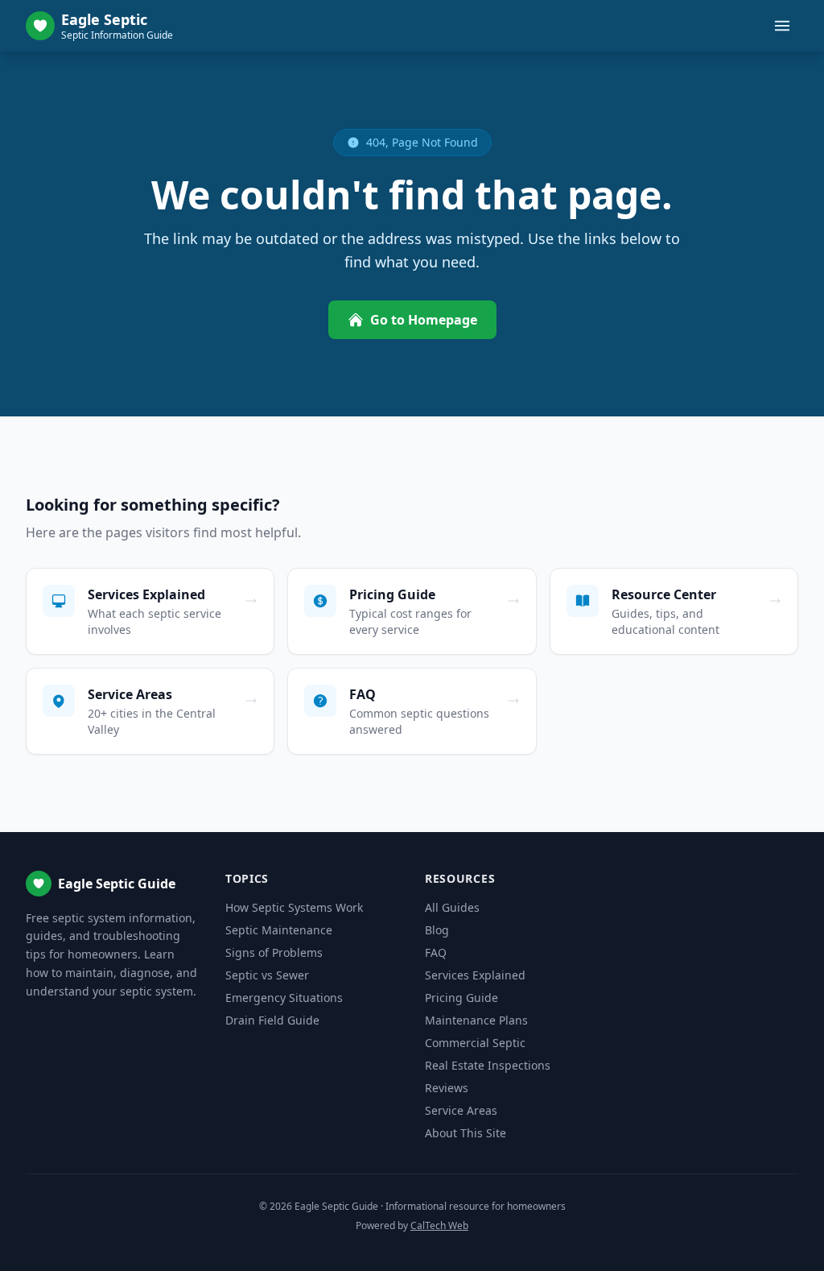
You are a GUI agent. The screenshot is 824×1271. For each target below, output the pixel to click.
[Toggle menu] (782, 26)
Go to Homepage (423, 320)
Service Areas (461, 1110)
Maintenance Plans (476, 1020)
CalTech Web (439, 1225)
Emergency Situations (284, 997)
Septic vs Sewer (267, 975)
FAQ (436, 952)
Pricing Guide (461, 997)
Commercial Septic (475, 1042)
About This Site (465, 1133)
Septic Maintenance (278, 930)
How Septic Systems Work (294, 907)
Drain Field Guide (272, 1020)
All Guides (452, 907)
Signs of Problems (274, 952)
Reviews (446, 1087)
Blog (437, 930)
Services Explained (475, 975)
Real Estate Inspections (487, 1065)
